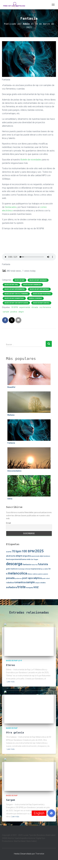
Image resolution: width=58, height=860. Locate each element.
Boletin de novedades (31, 159)
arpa (41, 556)
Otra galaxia (15, 732)
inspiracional (35, 569)
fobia (33, 565)
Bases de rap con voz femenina (16, 293)
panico (40, 574)
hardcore (14, 569)
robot (48, 578)
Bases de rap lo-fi (14, 661)
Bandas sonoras (35, 298)
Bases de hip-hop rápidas (39, 289)
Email (8, 523)
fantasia (27, 564)
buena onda (25, 559)
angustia (27, 556)
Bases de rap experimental (15, 289)
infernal (27, 569)
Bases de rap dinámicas (32, 284)
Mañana (10, 415)
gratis (8, 569)
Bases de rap (19, 280)
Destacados (11, 207)
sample (6, 312)
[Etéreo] (29, 639)
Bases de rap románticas (14, 298)
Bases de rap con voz (41, 303)
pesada (10, 578)
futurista (43, 564)
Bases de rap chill (11, 284)
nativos (35, 574)
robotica (10, 582)
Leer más (11, 682)
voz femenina (45, 307)
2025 (39, 551)
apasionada (35, 556)
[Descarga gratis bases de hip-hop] (15, 4)
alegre (21, 312)
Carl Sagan (34, 559)
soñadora (11, 587)
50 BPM (8, 552)
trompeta (29, 588)
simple (37, 583)
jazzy (42, 569)
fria (36, 565)
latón (46, 569)
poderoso (18, 578)
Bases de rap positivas (42, 293)
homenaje (21, 569)
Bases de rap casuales (38, 280)
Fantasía (11, 443)
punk (43, 578)
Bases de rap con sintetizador (16, 303)
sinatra (42, 583)
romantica (20, 582)
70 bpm (16, 551)
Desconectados (14, 471)
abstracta (10, 556)
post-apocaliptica (32, 578)
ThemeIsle (39, 854)
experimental (24, 307)
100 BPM (28, 551)
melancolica (17, 573)
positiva (13, 312)
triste (21, 587)
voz (36, 587)
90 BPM (14, 307)
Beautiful (11, 387)
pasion (45, 574)
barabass (47, 556)
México (30, 574)
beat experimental (13, 559)
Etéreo (10, 665)
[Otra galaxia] (29, 707)
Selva (9, 499)
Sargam (10, 799)
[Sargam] (29, 774)
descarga (14, 564)
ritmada (34, 307)
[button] (51, 813)
